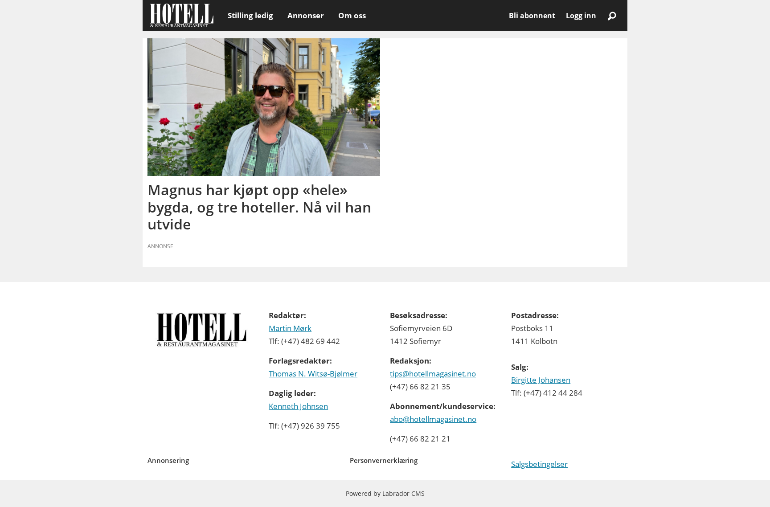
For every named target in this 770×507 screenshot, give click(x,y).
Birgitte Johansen (540, 380)
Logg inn (581, 15)
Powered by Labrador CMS (385, 493)
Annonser (305, 15)
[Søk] (611, 15)
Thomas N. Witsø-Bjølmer (313, 373)
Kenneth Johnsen (298, 406)
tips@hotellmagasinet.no (433, 373)
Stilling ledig (250, 15)
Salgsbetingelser (539, 464)
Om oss (352, 15)
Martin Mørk (290, 328)
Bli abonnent (532, 15)
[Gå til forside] (181, 16)
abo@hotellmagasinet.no (433, 419)
